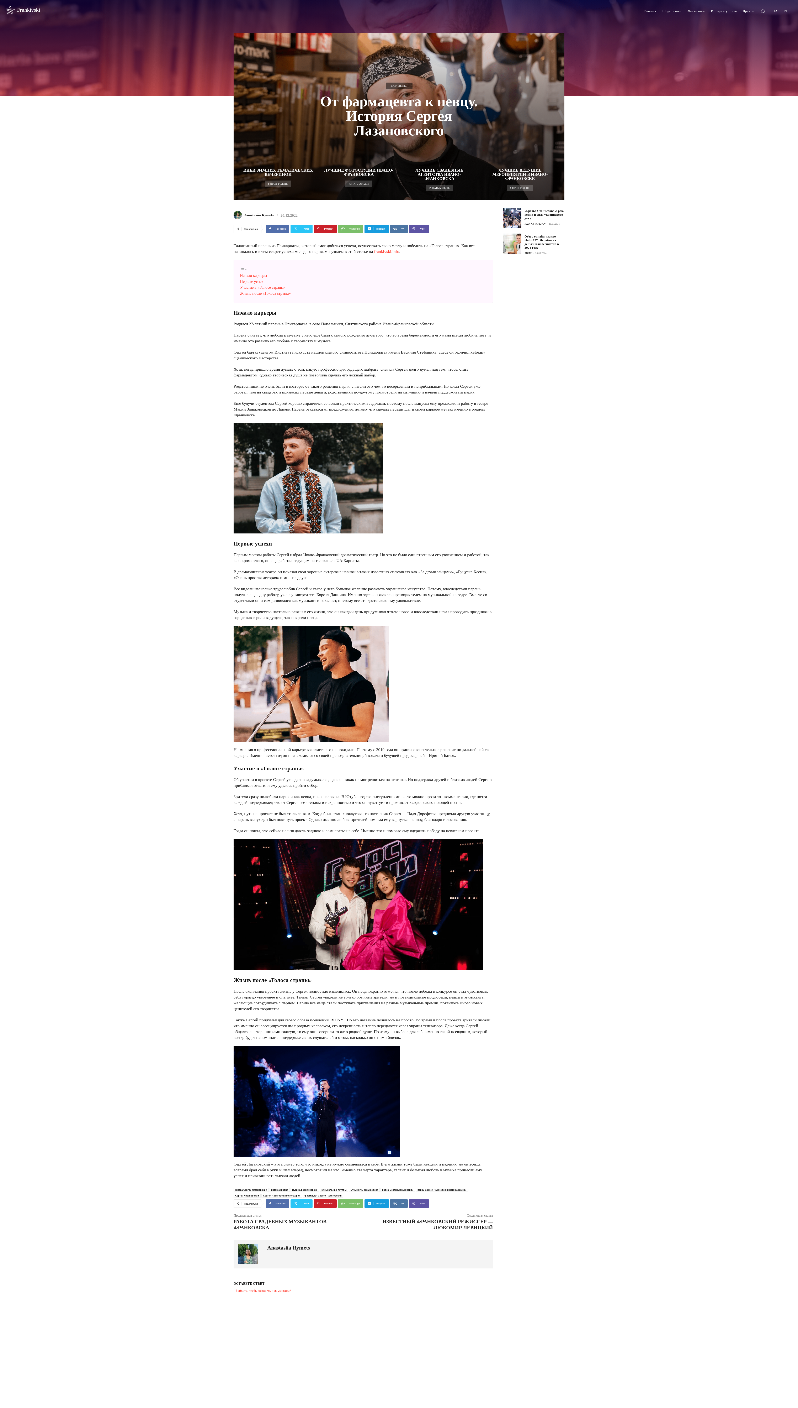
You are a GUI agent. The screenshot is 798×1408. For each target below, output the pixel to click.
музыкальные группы (333, 1190)
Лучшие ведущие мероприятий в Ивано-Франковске (520, 174)
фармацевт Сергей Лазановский (323, 1195)
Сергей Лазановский (247, 1195)
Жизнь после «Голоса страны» (265, 293)
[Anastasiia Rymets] (239, 215)
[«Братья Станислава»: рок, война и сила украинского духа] (512, 218)
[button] (763, 11)
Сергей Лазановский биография (281, 1195)
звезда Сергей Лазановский (251, 1190)
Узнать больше (278, 183)
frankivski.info (386, 251)
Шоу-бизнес (399, 85)
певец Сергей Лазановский (397, 1190)
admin (528, 253)
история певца (279, 1190)
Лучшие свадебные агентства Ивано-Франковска (439, 174)
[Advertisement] (534, 289)
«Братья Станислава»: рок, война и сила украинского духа (544, 214)
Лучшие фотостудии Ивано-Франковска (359, 172)
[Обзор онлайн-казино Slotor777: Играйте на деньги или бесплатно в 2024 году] (512, 244)
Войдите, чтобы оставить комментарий (263, 1290)
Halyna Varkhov (535, 224)
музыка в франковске (304, 1190)
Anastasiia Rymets (259, 215)
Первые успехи (253, 281)
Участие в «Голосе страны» (263, 287)
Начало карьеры (253, 275)
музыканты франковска (364, 1190)
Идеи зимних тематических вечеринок (278, 172)
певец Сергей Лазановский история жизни (441, 1190)
